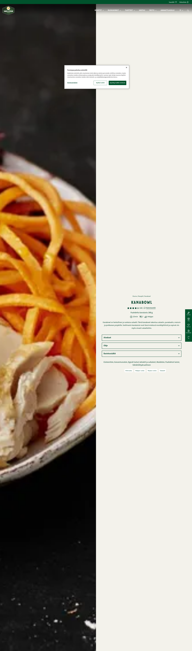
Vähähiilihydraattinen (141, 365)
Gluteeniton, (109, 362)
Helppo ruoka (139, 370)
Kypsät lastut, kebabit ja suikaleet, (142, 362)
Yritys (151, 10)
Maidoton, (160, 362)
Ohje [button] (106, 346)
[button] (104, 10)
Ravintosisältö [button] (110, 354)
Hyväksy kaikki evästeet (117, 83)
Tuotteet (129, 10)
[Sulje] (126, 67)
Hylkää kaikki (100, 83)
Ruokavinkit (113, 10)
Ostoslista (182, 2)
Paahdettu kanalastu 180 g (142, 313)
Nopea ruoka (152, 370)
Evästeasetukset (72, 82)
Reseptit (98, 10)
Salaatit (162, 370)
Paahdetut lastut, (172, 362)
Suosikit (171, 2)
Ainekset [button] (107, 338)
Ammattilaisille (167, 10)
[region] (96, 77)
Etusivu (135, 296)
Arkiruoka (128, 370)
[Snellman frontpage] (8, 10)
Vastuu (142, 10)
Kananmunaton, (121, 362)
